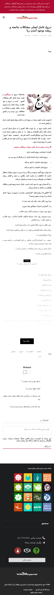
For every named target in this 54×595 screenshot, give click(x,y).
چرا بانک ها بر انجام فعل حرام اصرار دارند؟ (25, 407)
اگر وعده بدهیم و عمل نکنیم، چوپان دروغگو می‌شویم (32, 147)
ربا (39, 356)
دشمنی (13, 351)
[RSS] (4, 592)
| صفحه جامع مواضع (36, 592)
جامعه (38, 351)
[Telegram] (8, 592)
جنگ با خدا (29, 351)
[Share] (50, 41)
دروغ (21, 351)
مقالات (49, 35)
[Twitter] (20, 592)
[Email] (36, 41)
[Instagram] (16, 592)
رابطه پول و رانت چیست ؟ (30, 381)
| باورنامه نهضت (28, 589)
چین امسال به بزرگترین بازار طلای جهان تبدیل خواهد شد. (21, 397)
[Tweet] (43, 41)
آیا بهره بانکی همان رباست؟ (27, 264)
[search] (5, 523)
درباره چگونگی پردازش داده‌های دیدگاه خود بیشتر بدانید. (27, 440)
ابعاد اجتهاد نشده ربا (33, 389)
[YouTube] (12, 592)
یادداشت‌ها (43, 35)
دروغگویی (7, 94)
